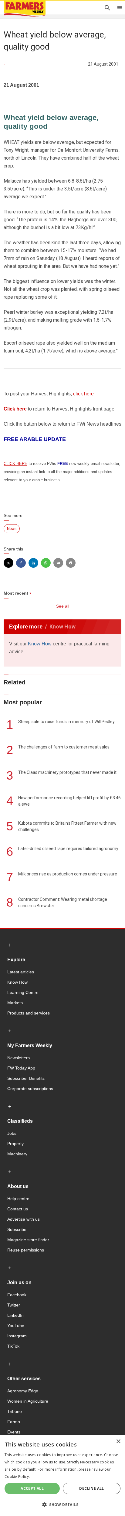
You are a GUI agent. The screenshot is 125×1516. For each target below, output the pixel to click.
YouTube (15, 1325)
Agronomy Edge (22, 1390)
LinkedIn (15, 1315)
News (11, 529)
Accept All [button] (32, 1488)
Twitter (13, 1305)
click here (83, 393)
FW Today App (21, 1068)
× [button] (118, 1441)
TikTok (13, 1346)
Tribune (14, 1411)
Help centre (18, 1198)
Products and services (28, 1013)
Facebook (16, 1294)
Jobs (11, 1133)
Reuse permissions (25, 1250)
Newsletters (18, 1057)
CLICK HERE (15, 463)
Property (15, 1143)
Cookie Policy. (17, 1476)
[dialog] (62, 1475)
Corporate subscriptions (30, 1088)
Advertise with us (23, 1219)
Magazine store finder (28, 1239)
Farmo (13, 1421)
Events (13, 1432)
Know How (40, 643)
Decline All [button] (91, 1488)
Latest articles (20, 971)
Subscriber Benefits (26, 1078)
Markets (15, 1002)
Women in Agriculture (27, 1401)
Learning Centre (23, 992)
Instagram (17, 1335)
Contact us (17, 1208)
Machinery (17, 1153)
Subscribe (16, 1229)
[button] (62, 1505)
